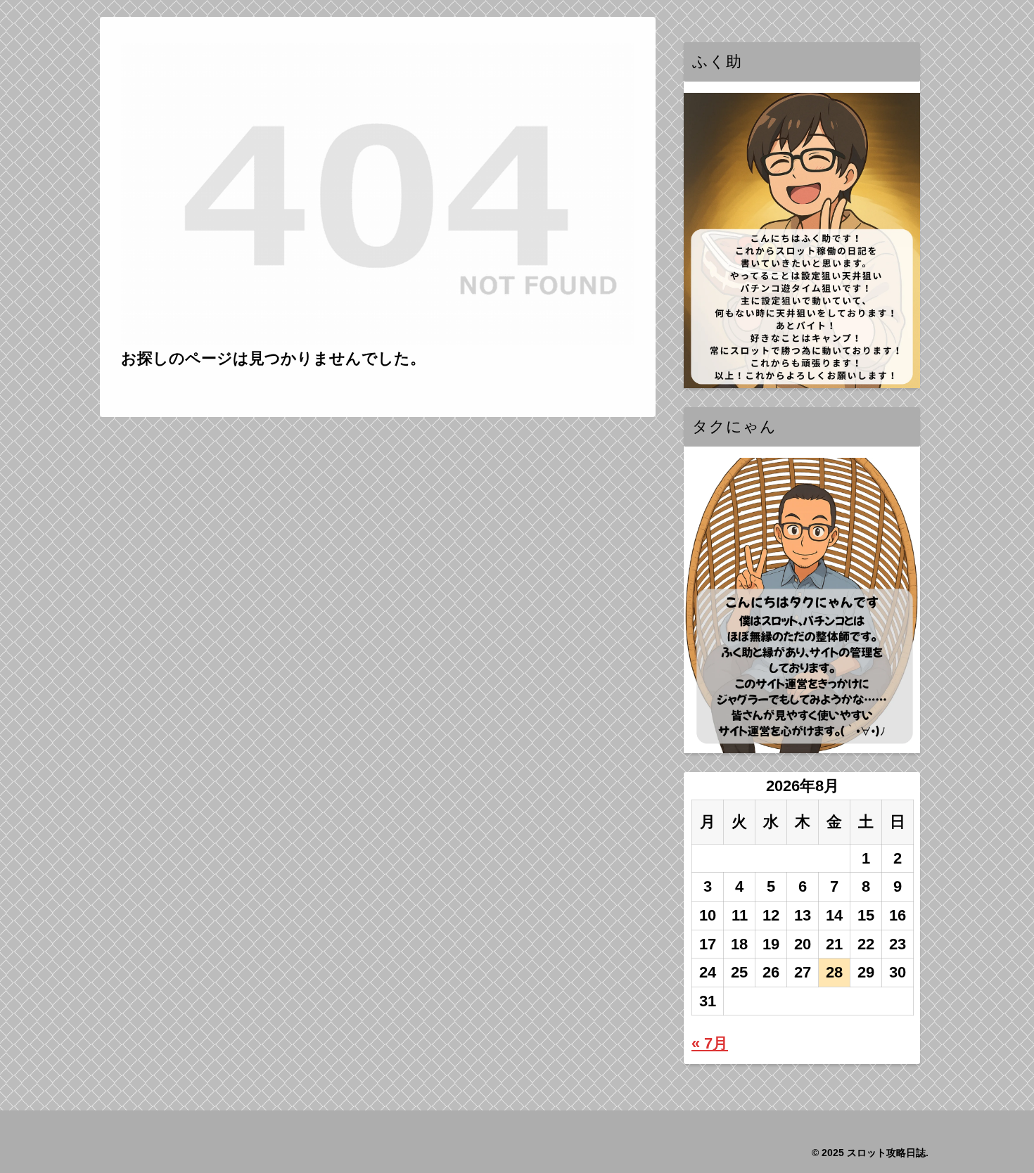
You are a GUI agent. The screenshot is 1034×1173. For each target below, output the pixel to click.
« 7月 (709, 1043)
